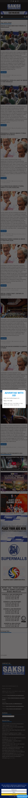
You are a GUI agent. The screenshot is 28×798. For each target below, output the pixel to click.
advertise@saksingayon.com (13, 398)
